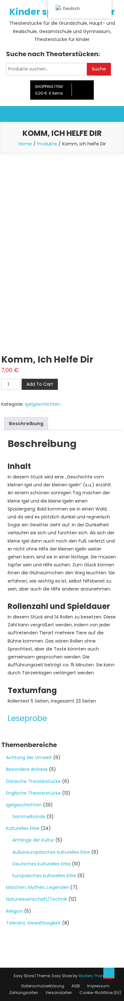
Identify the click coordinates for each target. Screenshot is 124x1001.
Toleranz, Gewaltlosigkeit (33, 923)
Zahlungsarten (23, 992)
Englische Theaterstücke (33, 793)
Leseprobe (27, 718)
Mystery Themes (94, 975)
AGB (76, 986)
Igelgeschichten (42, 404)
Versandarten (58, 992)
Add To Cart (39, 384)
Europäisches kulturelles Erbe (44, 875)
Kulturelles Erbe (22, 828)
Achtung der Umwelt (29, 757)
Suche (99, 69)
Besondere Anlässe (27, 769)
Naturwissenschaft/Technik (36, 899)
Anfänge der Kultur (33, 840)
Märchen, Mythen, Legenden (37, 887)
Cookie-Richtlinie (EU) (100, 992)
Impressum (98, 986)
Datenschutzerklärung (42, 986)
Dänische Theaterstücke (33, 781)
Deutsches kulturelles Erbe (41, 864)
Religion (14, 911)
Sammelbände (28, 816)
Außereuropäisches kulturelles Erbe (51, 852)
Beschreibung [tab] (26, 423)
